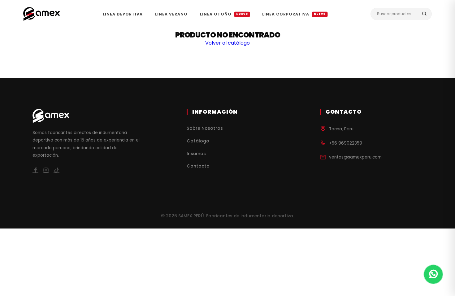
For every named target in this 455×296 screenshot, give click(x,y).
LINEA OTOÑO (224, 14)
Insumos (196, 153)
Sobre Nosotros (205, 128)
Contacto (198, 166)
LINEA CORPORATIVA (294, 14)
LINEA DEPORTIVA (123, 14)
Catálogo (198, 141)
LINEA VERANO (171, 14)
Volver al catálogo (227, 42)
